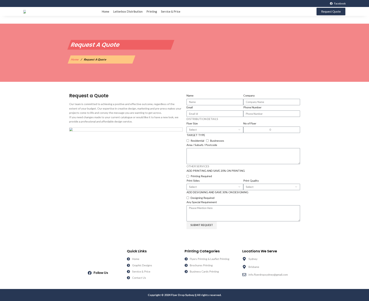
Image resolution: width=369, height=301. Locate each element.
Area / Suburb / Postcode (202, 145)
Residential (197, 140)
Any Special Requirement (202, 202)
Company (249, 95)
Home (105, 11)
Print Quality (251, 180)
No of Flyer (249, 123)
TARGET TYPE (196, 135)
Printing (151, 11)
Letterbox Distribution (128, 11)
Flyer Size (192, 123)
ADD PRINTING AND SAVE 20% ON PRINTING (216, 170)
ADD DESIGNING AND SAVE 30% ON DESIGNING (217, 192)
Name (190, 95)
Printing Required (201, 176)
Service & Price (170, 11)
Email (190, 107)
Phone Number (252, 107)
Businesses (217, 140)
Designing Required (202, 197)
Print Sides (193, 180)
